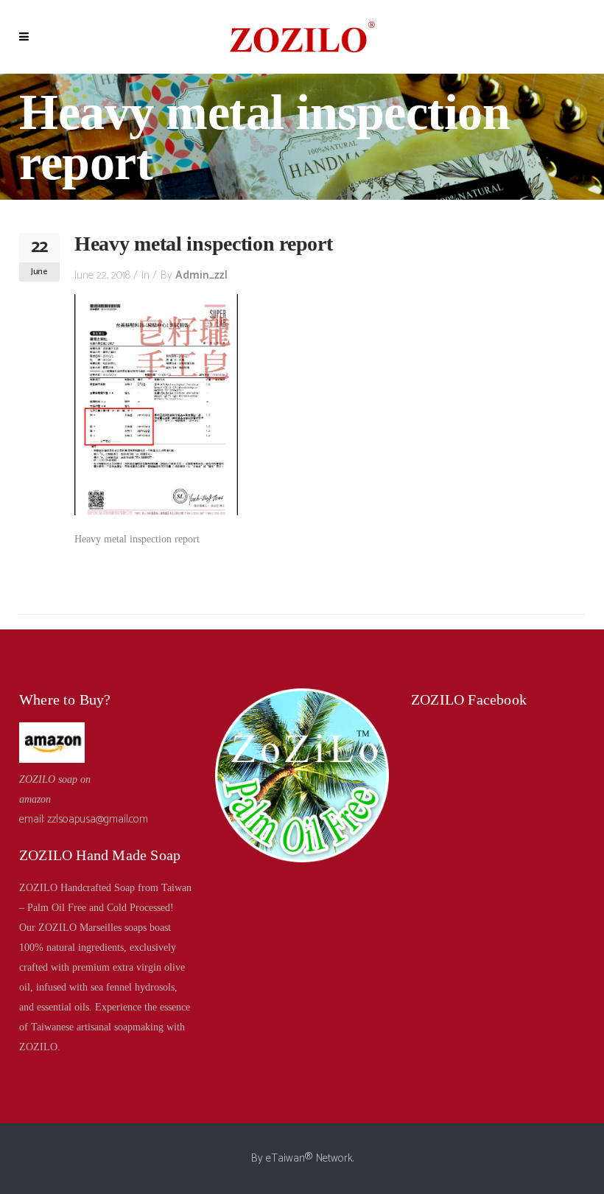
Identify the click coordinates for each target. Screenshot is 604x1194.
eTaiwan (285, 1158)
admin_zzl (201, 275)
